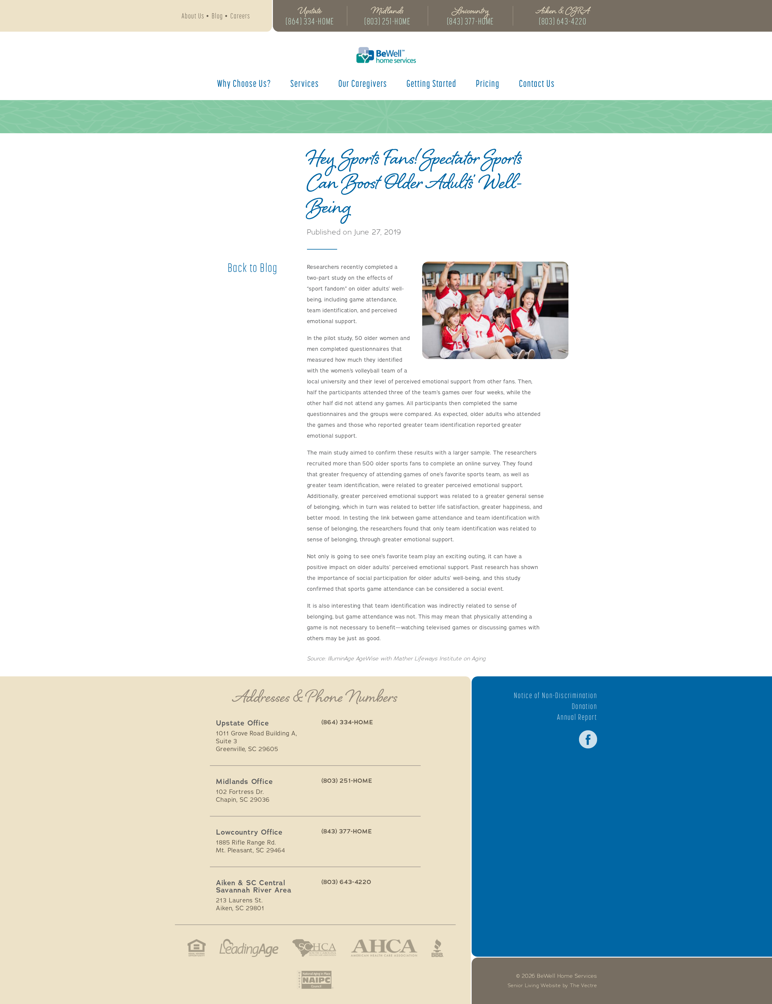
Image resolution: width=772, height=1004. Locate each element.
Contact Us (537, 83)
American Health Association (384, 948)
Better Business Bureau (438, 948)
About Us (193, 16)
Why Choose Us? (244, 83)
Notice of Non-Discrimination (555, 695)
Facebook (588, 739)
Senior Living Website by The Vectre (552, 985)
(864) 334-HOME (310, 21)
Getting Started (432, 83)
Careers (240, 16)
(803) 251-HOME (387, 21)
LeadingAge (248, 948)
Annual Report (577, 717)
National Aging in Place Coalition (315, 980)
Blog (217, 16)
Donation (584, 706)
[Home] (386, 55)
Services (304, 83)
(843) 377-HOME (470, 21)
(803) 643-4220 (562, 21)
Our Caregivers (362, 83)
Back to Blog (253, 268)
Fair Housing (196, 948)
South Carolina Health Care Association (314, 948)
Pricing (488, 83)
